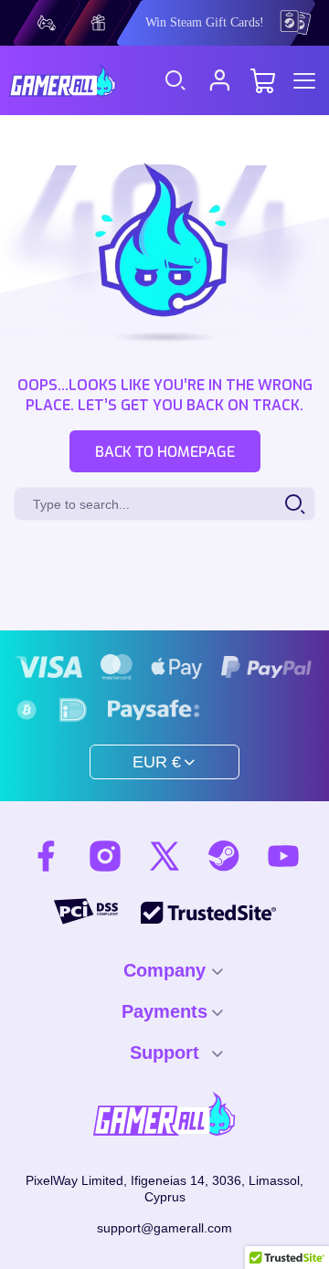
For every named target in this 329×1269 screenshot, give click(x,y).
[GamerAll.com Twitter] (164, 856)
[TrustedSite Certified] (208, 912)
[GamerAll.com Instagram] (105, 856)
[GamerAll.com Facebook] (45, 856)
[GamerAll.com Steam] (224, 856)
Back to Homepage (165, 451)
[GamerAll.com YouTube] (283, 856)
